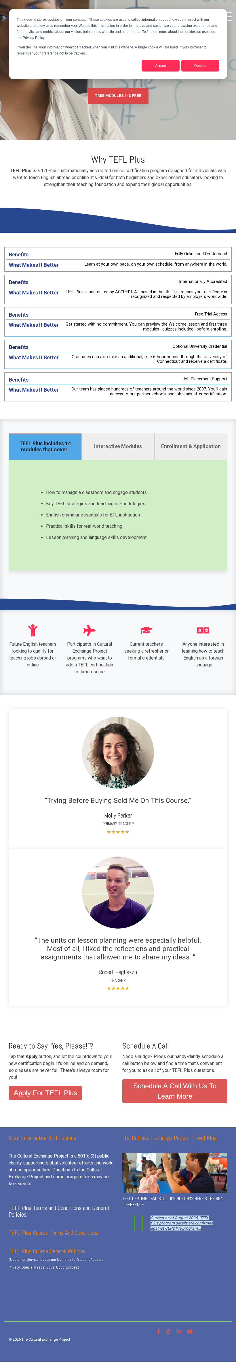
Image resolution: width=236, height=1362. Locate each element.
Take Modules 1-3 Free (118, 95)
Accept (160, 66)
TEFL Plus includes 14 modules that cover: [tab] (45, 446)
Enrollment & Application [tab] (191, 446)
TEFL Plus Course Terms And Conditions (53, 1233)
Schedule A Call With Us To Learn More (174, 1091)
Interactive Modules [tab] (118, 446)
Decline (200, 66)
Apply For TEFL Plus (45, 1093)
